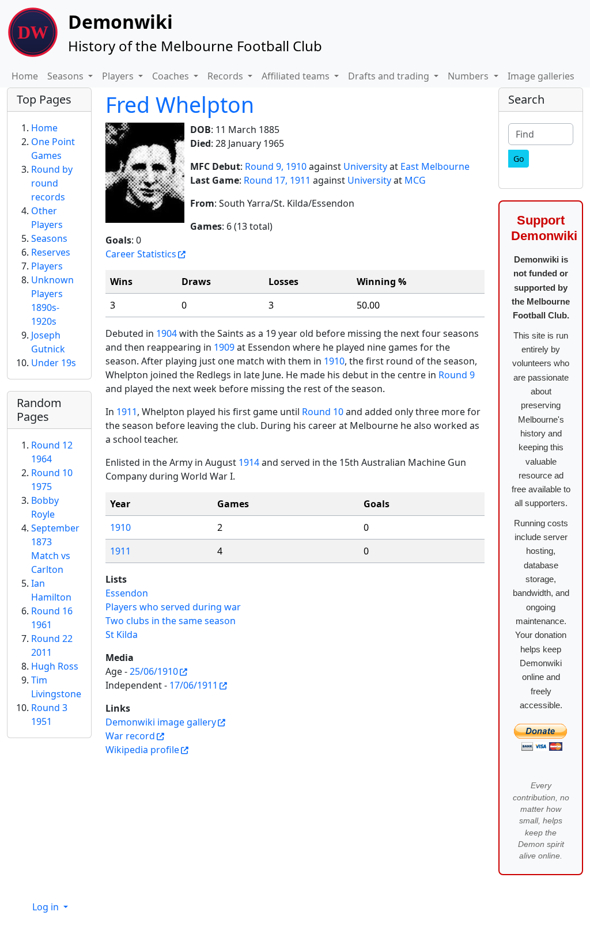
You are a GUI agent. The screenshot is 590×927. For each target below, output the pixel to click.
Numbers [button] (469, 76)
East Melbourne (435, 166)
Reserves (50, 252)
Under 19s (53, 362)
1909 (224, 347)
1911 (126, 411)
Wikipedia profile (142, 749)
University (365, 166)
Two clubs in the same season (170, 620)
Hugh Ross (54, 666)
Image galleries (541, 76)
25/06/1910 (154, 671)
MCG (415, 180)
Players (47, 266)
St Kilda (121, 634)
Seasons (49, 238)
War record (130, 736)
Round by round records (52, 183)
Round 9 (456, 374)
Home (25, 76)
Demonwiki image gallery (160, 722)
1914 (249, 462)
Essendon (126, 593)
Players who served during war (173, 607)
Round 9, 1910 (276, 166)
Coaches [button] (171, 76)
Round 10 (322, 411)
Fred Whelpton (179, 104)
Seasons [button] (66, 76)
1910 (334, 361)
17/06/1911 (193, 685)
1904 (166, 333)
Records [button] (226, 76)
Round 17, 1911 (277, 180)
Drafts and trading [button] (390, 76)
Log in (46, 907)
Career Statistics (140, 254)
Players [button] (119, 76)
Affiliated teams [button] (297, 76)
